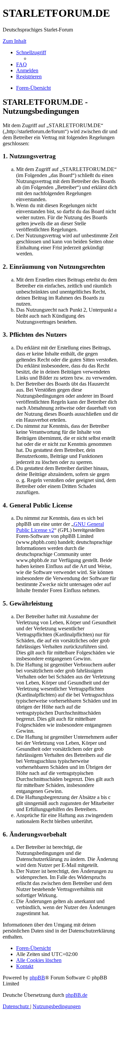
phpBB (37, 977)
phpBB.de (76, 995)
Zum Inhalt (14, 41)
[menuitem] (21, 64)
